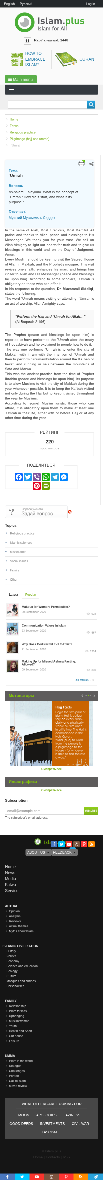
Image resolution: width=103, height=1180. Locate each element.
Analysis (14, 916)
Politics (11, 956)
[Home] (51, 22)
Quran (87, 59)
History (11, 951)
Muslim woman (19, 1021)
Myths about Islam (21, 931)
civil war (80, 1124)
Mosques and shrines (21, 981)
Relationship (17, 1006)
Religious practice (23, 132)
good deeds (21, 1124)
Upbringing (16, 1016)
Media (10, 879)
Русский (26, 4)
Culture (11, 976)
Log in (90, 4)
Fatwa (14, 126)
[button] (21, 79)
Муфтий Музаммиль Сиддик (32, 218)
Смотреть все (51, 769)
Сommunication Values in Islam (44, 625)
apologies (46, 1115)
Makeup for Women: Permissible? (46, 606)
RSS (66, 1157)
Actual (11, 906)
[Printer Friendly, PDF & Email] (81, 163)
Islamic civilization (20, 946)
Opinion (14, 911)
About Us (36, 852)
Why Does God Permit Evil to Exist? (47, 644)
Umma (10, 1056)
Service (11, 891)
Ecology (12, 971)
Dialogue (15, 1066)
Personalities (15, 986)
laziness (72, 1115)
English (9, 4)
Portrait (14, 1076)
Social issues (19, 561)
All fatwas (82, 679)
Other (14, 579)
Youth (13, 1026)
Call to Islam (17, 1081)
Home (14, 119)
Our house (16, 1036)
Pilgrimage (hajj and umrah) (29, 139)
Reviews (15, 921)
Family (14, 570)
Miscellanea (18, 552)
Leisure (14, 1041)
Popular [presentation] (30, 594)
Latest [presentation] (13, 594)
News (10, 873)
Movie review (18, 1086)
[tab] (13, 595)
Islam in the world (21, 1061)
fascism (49, 1132)
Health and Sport (20, 1031)
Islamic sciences (21, 542)
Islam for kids (18, 1011)
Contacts (53, 1157)
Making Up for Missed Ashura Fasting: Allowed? (49, 663)
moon (23, 1115)
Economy (12, 961)
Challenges (17, 1071)
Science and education (22, 966)
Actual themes (18, 926)
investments (52, 1124)
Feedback (62, 852)
